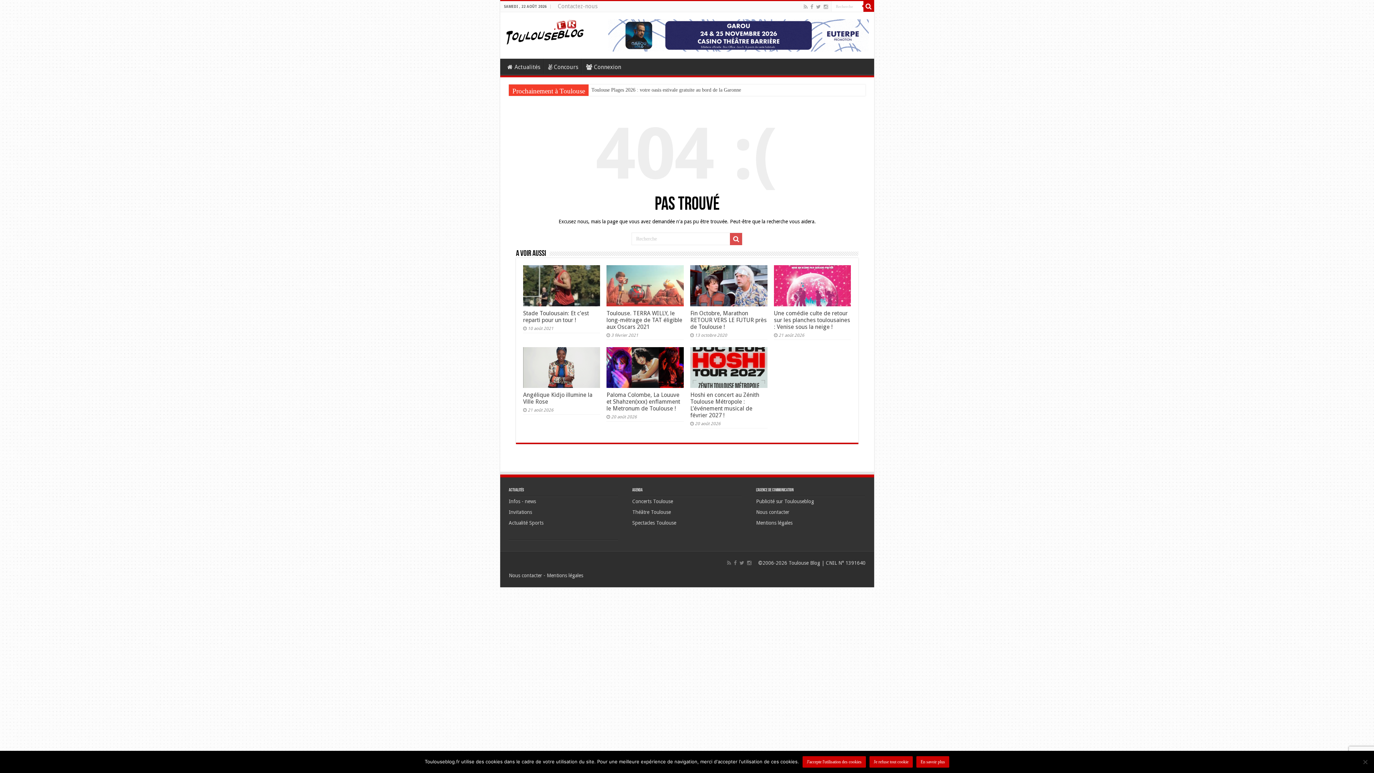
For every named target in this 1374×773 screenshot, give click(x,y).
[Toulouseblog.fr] (545, 31)
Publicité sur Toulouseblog (785, 501)
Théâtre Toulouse (651, 512)
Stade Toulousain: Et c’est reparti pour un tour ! (556, 317)
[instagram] (826, 7)
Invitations (520, 512)
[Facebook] (812, 7)
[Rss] (805, 7)
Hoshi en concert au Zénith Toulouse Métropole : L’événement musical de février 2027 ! (724, 405)
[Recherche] (868, 6)
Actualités (527, 67)
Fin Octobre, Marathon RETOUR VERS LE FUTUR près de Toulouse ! (728, 320)
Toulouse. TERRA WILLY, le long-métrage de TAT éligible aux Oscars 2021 (644, 320)
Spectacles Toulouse (654, 523)
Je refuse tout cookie (891, 761)
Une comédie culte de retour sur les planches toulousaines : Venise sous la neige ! (812, 320)
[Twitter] (818, 7)
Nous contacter (772, 512)
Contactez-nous (578, 6)
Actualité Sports (526, 523)
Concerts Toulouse (652, 501)
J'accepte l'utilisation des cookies (834, 761)
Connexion (607, 67)
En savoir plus (933, 761)
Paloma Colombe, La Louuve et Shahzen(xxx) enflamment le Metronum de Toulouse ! (643, 402)
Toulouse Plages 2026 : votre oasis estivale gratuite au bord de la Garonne (666, 90)
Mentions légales (774, 523)
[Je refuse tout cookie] (1365, 761)
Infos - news (522, 501)
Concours (566, 67)
